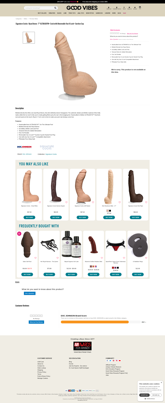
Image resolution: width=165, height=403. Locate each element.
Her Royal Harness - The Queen (49, 261)
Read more (149, 391)
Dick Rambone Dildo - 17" (109, 206)
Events (71, 364)
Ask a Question (114, 39)
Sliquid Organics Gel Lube (71, 261)
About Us (40, 364)
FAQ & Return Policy (43, 376)
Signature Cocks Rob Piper (135, 206)
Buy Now (29, 217)
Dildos (25, 19)
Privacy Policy (41, 372)
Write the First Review (132, 33)
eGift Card (40, 362)
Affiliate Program (111, 365)
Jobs (107, 375)
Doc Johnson (27, 154)
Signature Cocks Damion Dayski (56, 206)
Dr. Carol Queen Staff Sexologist (79, 368)
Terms (39, 374)
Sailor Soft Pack (27, 261)
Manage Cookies (42, 378)
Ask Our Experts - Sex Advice (78, 366)
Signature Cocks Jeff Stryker (82, 206)
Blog (70, 362)
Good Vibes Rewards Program (115, 371)
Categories (19, 19)
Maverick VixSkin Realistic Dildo (93, 261)
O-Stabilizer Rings (138, 261)
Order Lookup (41, 368)
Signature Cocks (51, 154)
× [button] (161, 382)
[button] (108, 211)
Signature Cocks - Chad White (29, 206)
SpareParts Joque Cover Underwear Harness (116, 262)
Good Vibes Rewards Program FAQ (117, 373)
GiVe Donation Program (113, 369)
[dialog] (150, 391)
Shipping (40, 370)
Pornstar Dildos (34, 19)
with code (67, 2)
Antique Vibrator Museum (113, 367)
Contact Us (40, 366)
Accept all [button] (144, 395)
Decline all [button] (156, 395)
